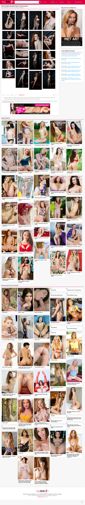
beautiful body (27, 97)
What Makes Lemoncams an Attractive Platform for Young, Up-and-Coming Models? (71, 79)
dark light (38, 99)
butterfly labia (26, 99)
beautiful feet (47, 97)
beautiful (18, 97)
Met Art (6, 7)
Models (61, 2)
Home (44, 2)
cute (35, 99)
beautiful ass (22, 97)
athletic (15, 97)
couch (30, 99)
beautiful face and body (40, 97)
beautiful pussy (7, 99)
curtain (32, 99)
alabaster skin (10, 97)
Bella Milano (21, 7)
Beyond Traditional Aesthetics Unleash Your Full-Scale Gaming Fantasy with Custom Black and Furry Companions (70, 54)
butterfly (21, 99)
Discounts (52, 2)
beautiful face (33, 97)
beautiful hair (52, 97)
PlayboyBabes (78, 2)
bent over (12, 99)
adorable (6, 97)
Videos (69, 2)
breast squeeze (17, 99)
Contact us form (40, 496)
